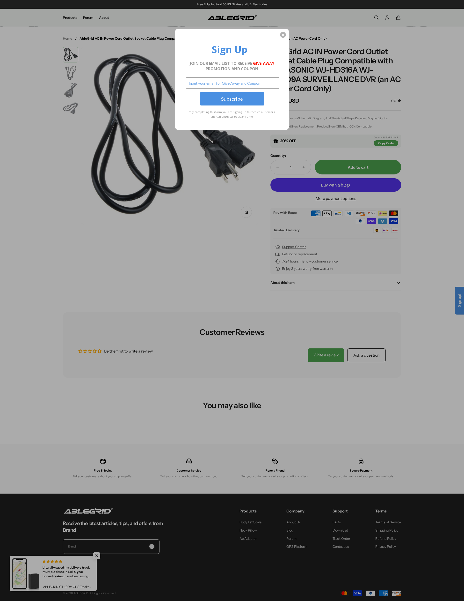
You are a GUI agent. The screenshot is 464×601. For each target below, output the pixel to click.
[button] (283, 35)
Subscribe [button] (232, 99)
